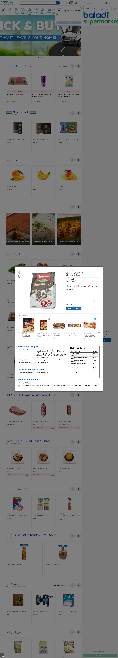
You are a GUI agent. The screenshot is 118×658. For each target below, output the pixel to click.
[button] (19, 273)
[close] (101, 268)
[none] (28, 328)
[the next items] (99, 330)
